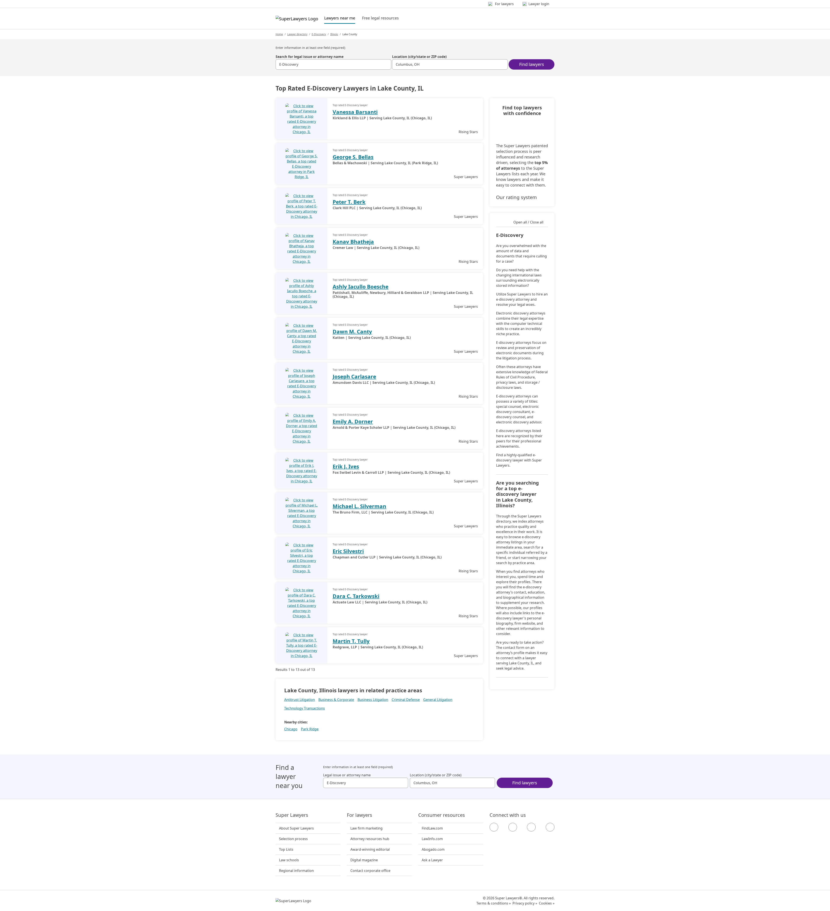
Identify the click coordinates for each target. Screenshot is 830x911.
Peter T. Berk (349, 201)
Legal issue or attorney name (347, 775)
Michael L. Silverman (359, 506)
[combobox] (333, 64)
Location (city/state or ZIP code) (419, 56)
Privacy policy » (524, 903)
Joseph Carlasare (354, 376)
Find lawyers (531, 64)
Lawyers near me (339, 18)
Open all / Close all (528, 222)
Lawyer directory (297, 34)
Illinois (334, 34)
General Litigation (437, 699)
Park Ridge (310, 729)
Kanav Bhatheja (353, 241)
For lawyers (359, 815)
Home (279, 34)
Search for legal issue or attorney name (309, 56)
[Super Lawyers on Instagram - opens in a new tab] (512, 827)
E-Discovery (319, 34)
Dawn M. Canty (352, 331)
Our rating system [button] (516, 197)
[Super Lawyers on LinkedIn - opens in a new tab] (550, 827)
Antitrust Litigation (299, 699)
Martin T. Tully (351, 641)
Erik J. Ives (346, 466)
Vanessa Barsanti (355, 111)
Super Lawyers (292, 815)
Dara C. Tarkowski (356, 596)
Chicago (290, 729)
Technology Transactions (304, 708)
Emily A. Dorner (353, 421)
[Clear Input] (386, 64)
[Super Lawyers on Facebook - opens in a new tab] (494, 827)
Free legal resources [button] (380, 18)
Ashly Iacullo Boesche (360, 286)
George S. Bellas (353, 156)
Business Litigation (373, 699)
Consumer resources (441, 815)
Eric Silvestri (348, 551)
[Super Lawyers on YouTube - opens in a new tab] (531, 827)
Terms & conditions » (493, 903)
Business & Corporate (336, 699)
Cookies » (546, 903)
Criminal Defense (406, 699)
